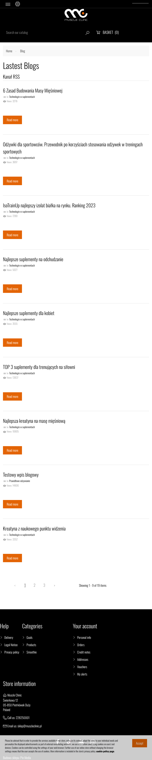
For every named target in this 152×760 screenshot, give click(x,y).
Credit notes (83, 652)
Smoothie (32, 652)
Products (31, 644)
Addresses (82, 659)
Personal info (84, 637)
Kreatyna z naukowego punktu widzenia (34, 528)
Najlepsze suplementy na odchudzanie (33, 259)
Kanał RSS (11, 76)
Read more (12, 119)
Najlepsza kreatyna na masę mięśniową (34, 420)
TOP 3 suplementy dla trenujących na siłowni (39, 366)
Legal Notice (11, 644)
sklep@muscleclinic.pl (30, 726)
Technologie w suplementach (22, 97)
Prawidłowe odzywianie (19, 481)
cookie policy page (105, 751)
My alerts (82, 674)
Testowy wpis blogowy (21, 474)
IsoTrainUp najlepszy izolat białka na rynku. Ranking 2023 (49, 205)
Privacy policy (11, 652)
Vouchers (82, 666)
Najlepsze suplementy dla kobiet (28, 312)
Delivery (8, 637)
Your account (85, 626)
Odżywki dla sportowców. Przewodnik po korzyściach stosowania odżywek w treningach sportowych (73, 148)
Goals (29, 637)
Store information (19, 684)
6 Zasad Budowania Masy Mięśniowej (32, 90)
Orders (81, 644)
